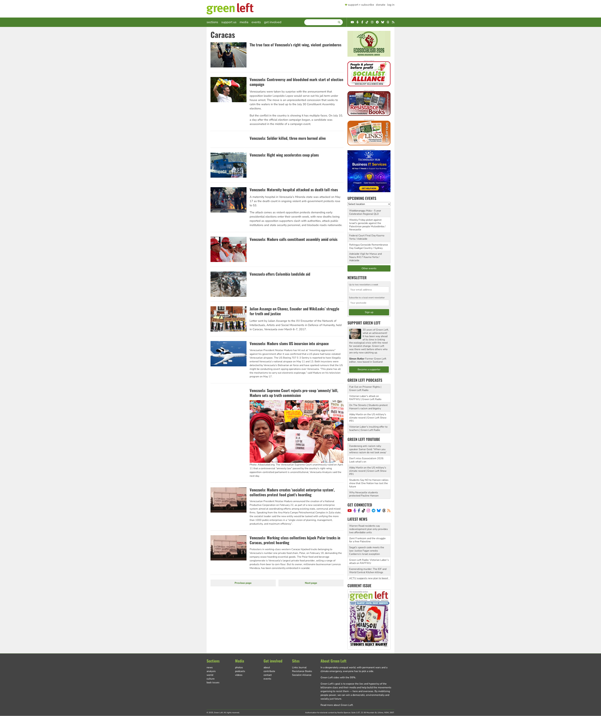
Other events (369, 268)
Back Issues (213, 682)
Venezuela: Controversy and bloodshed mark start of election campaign (296, 82)
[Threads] (384, 510)
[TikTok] (363, 510)
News (210, 667)
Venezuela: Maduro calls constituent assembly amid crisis (293, 239)
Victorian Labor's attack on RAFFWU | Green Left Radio (365, 397)
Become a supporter (369, 369)
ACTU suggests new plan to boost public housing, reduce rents (368, 567)
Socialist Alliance (301, 675)
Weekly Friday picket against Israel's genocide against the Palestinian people (365, 223)
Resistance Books (302, 671)
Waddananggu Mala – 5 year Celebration (365, 212)
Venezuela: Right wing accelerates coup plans (284, 155)
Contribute (269, 671)
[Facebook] (359, 510)
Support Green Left (363, 323)
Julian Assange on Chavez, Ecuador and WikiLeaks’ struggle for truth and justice (294, 311)
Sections (212, 22)
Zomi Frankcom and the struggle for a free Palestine (367, 527)
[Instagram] (368, 510)
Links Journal (299, 667)
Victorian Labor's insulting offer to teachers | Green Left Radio (368, 428)
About (267, 667)
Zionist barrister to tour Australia (367, 575)
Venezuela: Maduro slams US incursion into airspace (289, 343)
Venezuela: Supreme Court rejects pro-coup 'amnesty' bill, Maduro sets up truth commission (294, 393)
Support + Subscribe (361, 5)
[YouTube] (349, 510)
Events (256, 22)
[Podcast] (354, 510)
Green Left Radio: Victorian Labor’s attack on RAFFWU (369, 549)
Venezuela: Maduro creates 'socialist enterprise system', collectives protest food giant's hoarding (292, 492)
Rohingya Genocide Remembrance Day (368, 246)
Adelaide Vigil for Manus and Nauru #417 (365, 255)
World (210, 675)
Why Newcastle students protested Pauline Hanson (364, 494)
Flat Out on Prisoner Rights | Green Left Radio (365, 388)
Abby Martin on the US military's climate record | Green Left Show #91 (367, 418)
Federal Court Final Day (362, 235)
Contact (268, 675)
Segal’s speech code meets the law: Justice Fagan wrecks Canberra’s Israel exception (366, 538)
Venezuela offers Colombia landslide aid (280, 274)
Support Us (228, 22)
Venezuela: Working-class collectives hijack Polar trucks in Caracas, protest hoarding (295, 540)
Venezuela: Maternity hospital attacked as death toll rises (294, 189)
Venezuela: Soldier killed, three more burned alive (288, 138)
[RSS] (388, 510)
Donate (380, 5)
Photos (239, 667)
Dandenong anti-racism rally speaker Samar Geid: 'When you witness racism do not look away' (367, 449)
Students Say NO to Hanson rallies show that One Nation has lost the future (368, 483)
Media (244, 22)
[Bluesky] (379, 510)
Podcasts (240, 671)
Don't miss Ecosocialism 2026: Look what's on (366, 460)
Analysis (211, 671)
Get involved (272, 22)
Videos (238, 675)
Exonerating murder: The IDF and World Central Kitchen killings (367, 558)
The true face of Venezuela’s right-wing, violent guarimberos (295, 44)
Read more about (337, 705)
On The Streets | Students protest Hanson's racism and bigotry (368, 406)
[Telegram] (373, 510)
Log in (390, 5)
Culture (211, 678)
